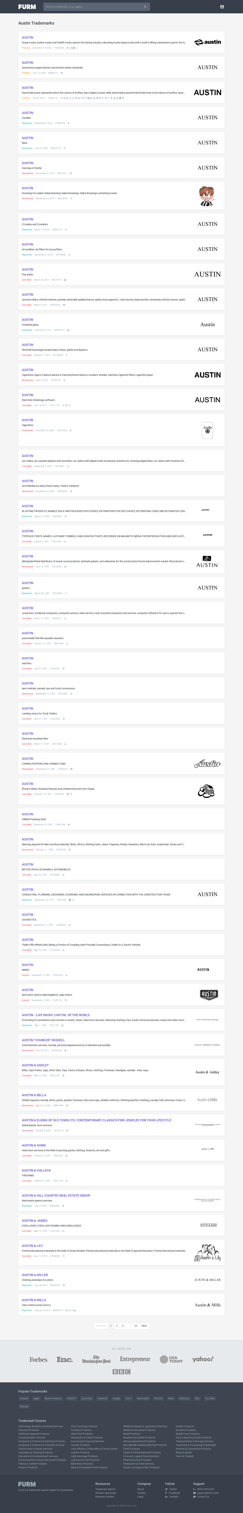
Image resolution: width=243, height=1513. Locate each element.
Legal (140, 1496)
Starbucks (184, 1398)
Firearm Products (28, 1467)
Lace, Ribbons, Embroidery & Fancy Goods (94, 1448)
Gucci (128, 1398)
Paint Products (131, 1448)
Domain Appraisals (105, 1492)
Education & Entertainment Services (38, 1456)
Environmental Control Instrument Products (42, 1460)
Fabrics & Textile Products (32, 1463)
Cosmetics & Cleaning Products (35, 1452)
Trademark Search (105, 1489)
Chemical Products (28, 1430)
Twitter (172, 1489)
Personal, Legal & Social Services (141, 1456)
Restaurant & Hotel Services (138, 1463)
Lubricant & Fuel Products (85, 1460)
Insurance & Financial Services (87, 1441)
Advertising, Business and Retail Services (40, 1426)
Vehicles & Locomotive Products (193, 1448)
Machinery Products (82, 1463)
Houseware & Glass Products (87, 1437)
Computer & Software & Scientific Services (41, 1445)
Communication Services (32, 1437)
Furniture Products (81, 1430)
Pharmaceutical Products (137, 1460)
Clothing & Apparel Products (33, 1433)
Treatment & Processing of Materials (196, 1445)
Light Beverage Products (84, 1456)
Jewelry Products (80, 1445)
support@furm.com (207, 1492)
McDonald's (143, 1398)
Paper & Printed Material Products (142, 1452)
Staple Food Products (188, 1433)
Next (144, 1325)
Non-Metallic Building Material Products (145, 1445)
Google (116, 1398)
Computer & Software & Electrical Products (41, 1441)
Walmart (24, 1406)
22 (135, 1325)
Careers (141, 1492)
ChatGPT (71, 1398)
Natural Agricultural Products (139, 1441)
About (140, 1489)
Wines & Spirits (184, 1452)
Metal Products (131, 1433)
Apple (36, 1398)
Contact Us (202, 1496)
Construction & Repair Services (35, 1448)
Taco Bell (209, 1398)
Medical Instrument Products (139, 1430)
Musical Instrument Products (139, 1437)
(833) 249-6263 (205, 1489)
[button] (222, 6)
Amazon (24, 1398)
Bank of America (53, 1398)
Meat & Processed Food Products (89, 1467)
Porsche (158, 1398)
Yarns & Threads (185, 1456)
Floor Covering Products (84, 1426)
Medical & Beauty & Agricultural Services (145, 1426)
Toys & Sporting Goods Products (194, 1437)
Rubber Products (185, 1426)
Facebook (102, 1398)
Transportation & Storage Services (194, 1441)
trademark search (39, 1490)
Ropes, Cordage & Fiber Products (141, 1467)
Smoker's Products (186, 1430)
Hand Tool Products (82, 1433)
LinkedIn (173, 1496)
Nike (197, 1398)
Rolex (171, 1398)
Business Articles (104, 1496)
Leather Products (80, 1452)
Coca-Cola (87, 1398)
